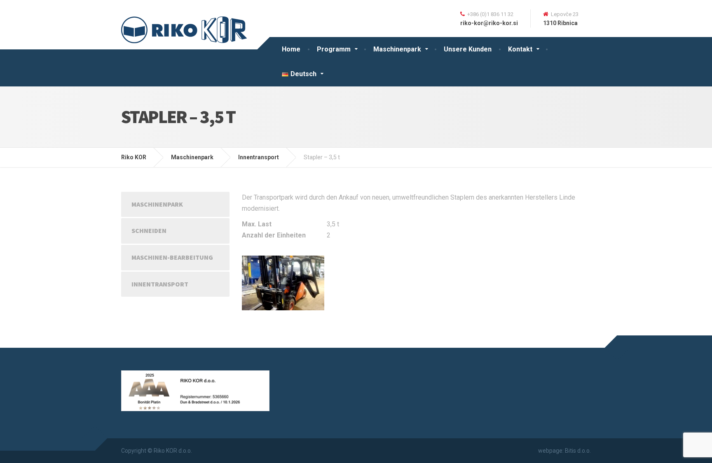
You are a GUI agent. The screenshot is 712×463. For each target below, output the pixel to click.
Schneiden (148, 230)
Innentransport (159, 284)
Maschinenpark (397, 49)
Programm (334, 49)
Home (291, 49)
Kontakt (520, 49)
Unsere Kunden (468, 49)
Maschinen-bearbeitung (172, 257)
